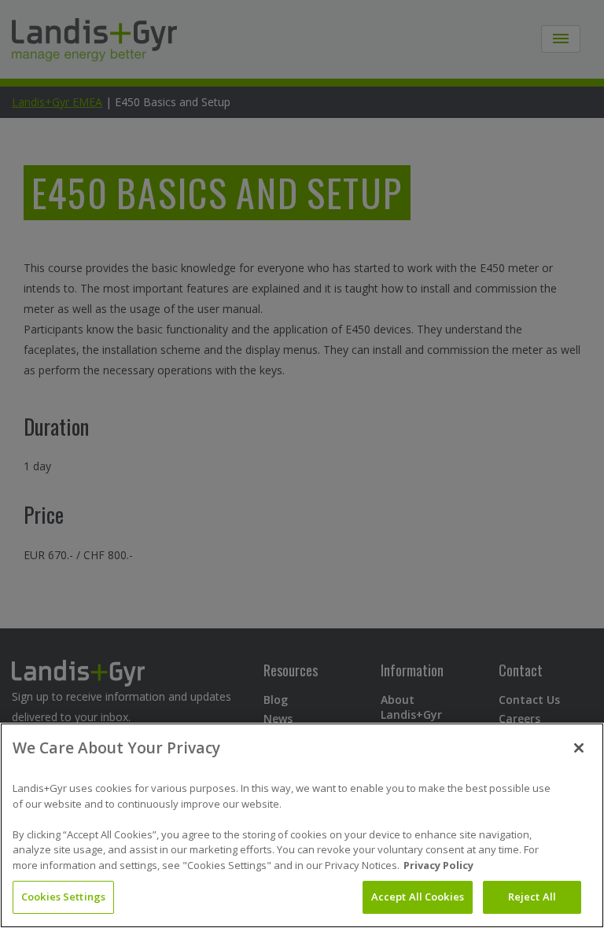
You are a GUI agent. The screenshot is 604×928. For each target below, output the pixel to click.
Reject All (532, 896)
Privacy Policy (438, 865)
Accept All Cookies (417, 896)
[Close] (579, 748)
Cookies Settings (63, 896)
